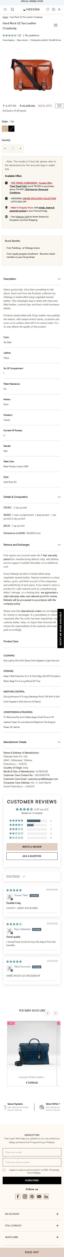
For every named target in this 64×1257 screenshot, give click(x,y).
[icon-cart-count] (53, 9)
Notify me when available (61, 628)
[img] (14, 890)
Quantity (6, 140)
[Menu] (5, 9)
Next (56, 1013)
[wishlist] (47, 9)
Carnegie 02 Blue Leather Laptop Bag (37, 1077)
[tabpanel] (32, 73)
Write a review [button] (31, 847)
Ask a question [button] (32, 856)
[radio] (5, 128)
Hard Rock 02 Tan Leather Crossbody (26, 17)
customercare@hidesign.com (43, 779)
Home (5, 17)
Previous (48, 1013)
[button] (10, 35)
